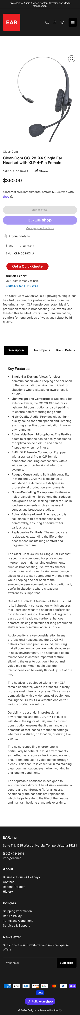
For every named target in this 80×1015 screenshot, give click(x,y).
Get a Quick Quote (27, 266)
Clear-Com (10, 151)
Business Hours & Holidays (21, 877)
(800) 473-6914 (15, 285)
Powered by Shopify (51, 1010)
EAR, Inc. (32, 1010)
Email (34, 285)
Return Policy (12, 916)
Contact (8, 882)
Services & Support (16, 925)
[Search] (47, 22)
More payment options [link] (40, 228)
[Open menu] (73, 22)
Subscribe (66, 962)
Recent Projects (14, 887)
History (8, 891)
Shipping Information (17, 911)
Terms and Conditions (18, 920)
